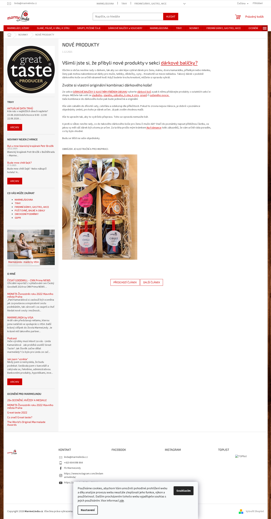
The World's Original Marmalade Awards (26, 423)
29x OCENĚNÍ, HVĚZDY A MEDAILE (27, 400)
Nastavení (88, 510)
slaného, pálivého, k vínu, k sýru (121, 95)
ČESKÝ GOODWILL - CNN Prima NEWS (28, 280)
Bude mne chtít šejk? (19, 162)
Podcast (12, 338)
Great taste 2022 (17, 412)
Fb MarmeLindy (72, 468)
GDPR (18, 218)
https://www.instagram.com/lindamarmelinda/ (83, 475)
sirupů (143, 95)
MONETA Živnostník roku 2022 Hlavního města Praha (30, 295)
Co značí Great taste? (19, 417)
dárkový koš (144, 92)
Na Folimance (153, 128)
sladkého (97, 95)
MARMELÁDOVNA (105, 3)
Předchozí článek (125, 282)
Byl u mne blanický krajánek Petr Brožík (30, 145)
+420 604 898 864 (73, 463)
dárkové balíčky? (179, 62)
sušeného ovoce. (160, 95)
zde (121, 501)
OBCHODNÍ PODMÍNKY (27, 214)
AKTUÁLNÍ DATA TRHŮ (20, 108)
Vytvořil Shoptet (255, 511)
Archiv (14, 127)
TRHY (124, 3)
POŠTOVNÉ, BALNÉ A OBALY (30, 210)
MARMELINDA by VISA (20, 317)
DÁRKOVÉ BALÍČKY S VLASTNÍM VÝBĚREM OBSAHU (100, 92)
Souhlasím (183, 491)
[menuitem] (18, 28)
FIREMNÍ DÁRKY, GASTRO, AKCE (150, 3)
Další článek (151, 282)
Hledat (170, 16)
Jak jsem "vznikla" (17, 359)
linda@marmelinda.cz (76, 457)
